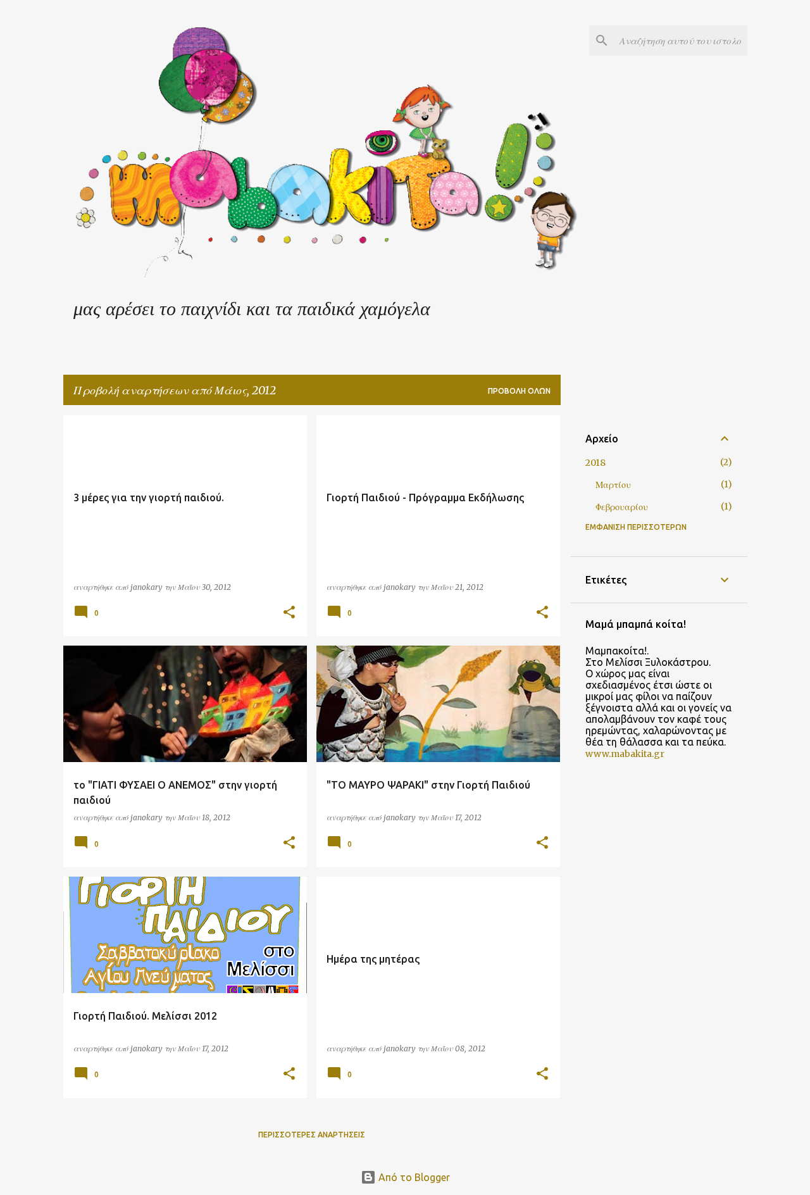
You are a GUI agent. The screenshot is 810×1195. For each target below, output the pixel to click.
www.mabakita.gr (624, 754)
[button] (289, 613)
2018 (595, 462)
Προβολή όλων (519, 391)
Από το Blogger (413, 1177)
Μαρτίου (613, 485)
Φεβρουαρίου (621, 507)
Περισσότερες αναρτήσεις (311, 1134)
